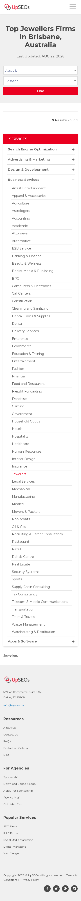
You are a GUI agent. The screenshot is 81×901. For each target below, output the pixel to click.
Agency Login (12, 797)
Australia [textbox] (11, 70)
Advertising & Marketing (29, 159)
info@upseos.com (15, 705)
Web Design (11, 853)
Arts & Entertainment (29, 188)
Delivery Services (25, 331)
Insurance (19, 466)
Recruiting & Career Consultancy (37, 534)
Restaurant (20, 542)
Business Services (23, 179)
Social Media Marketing (18, 840)
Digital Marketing (14, 846)
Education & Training (28, 354)
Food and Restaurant (28, 384)
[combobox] (40, 71)
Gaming (18, 406)
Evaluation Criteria (15, 748)
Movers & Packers (26, 512)
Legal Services (23, 481)
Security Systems (25, 572)
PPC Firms (10, 833)
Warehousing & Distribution (33, 632)
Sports (17, 579)
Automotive (21, 241)
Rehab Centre (23, 557)
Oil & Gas (19, 527)
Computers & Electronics (31, 286)
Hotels (17, 429)
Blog (6, 754)
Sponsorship (11, 777)
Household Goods (26, 421)
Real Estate (21, 564)
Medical (18, 504)
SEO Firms (10, 826)
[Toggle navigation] (73, 7)
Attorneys (19, 233)
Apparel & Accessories (29, 196)
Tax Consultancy (24, 594)
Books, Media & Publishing (33, 271)
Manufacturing (23, 497)
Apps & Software (22, 641)
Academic (20, 226)
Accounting (21, 218)
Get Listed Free (12, 804)
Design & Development (28, 169)
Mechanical (21, 489)
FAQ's (7, 741)
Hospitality (20, 436)
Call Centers (21, 293)
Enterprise (20, 339)
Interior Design (24, 459)
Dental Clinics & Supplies (31, 316)
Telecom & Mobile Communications (40, 602)
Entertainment (23, 361)
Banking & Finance (26, 256)
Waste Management (28, 624)
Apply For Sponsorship (18, 790)
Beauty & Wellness (26, 263)
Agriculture (20, 203)
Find (40, 91)
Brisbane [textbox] (11, 81)
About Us (9, 727)
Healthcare (20, 444)
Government (22, 414)
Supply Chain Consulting (31, 587)
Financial (18, 376)
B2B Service (21, 248)
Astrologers (21, 211)
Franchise (19, 399)
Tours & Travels (23, 617)
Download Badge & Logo (19, 783)
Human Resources (26, 451)
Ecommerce (22, 346)
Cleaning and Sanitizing (30, 308)
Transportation (23, 609)
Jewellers (19, 474)
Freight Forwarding (27, 391)
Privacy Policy (29, 879)
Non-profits (21, 519)
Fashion (18, 369)
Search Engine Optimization (32, 149)
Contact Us (10, 734)
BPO (16, 279)
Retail (16, 549)
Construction (22, 301)
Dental (17, 324)
